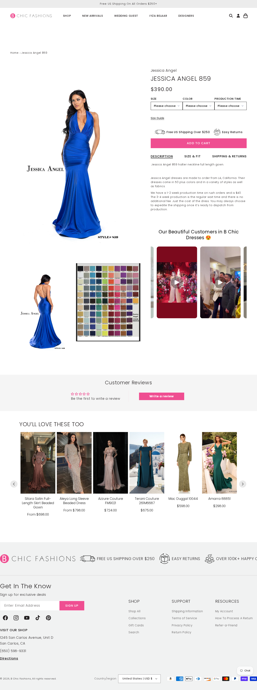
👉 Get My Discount (92, 374)
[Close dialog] (197, 295)
